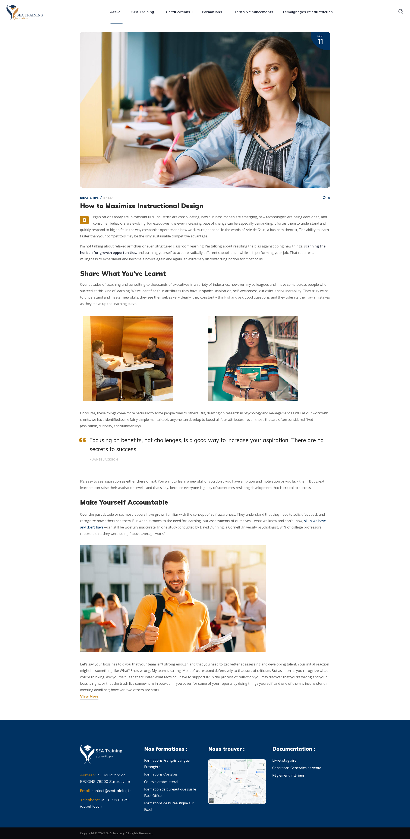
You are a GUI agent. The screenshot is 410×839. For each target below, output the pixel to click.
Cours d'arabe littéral (161, 781)
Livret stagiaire (284, 760)
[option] (205, 110)
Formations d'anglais (161, 774)
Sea (110, 198)
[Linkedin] (97, 815)
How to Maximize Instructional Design (141, 206)
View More (89, 696)
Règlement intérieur (288, 775)
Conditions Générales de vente (296, 767)
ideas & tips (89, 198)
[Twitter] (82, 815)
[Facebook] (90, 815)
